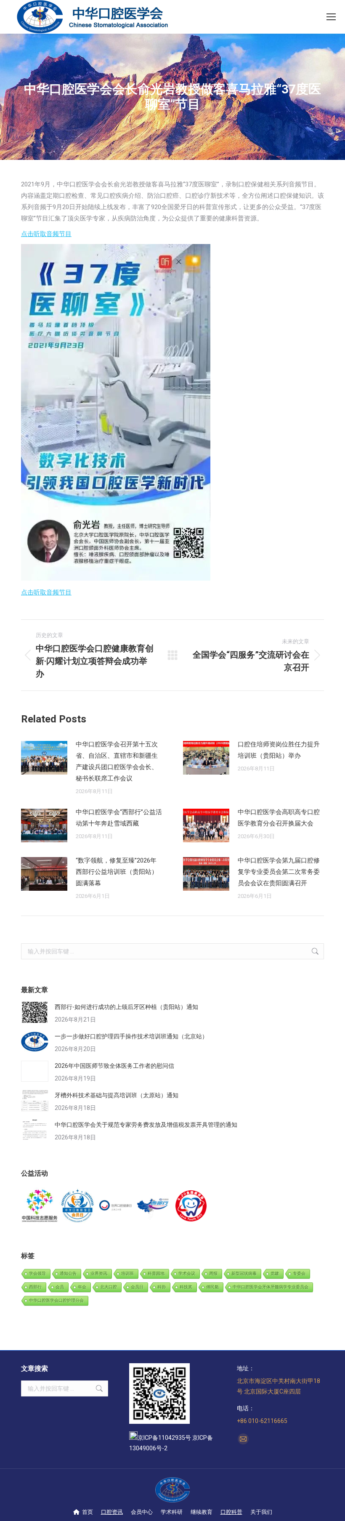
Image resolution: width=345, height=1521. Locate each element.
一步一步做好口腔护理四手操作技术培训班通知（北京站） (131, 1036)
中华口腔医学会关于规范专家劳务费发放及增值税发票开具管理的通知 (146, 1124)
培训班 (127, 1273)
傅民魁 (212, 1287)
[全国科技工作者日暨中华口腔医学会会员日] (78, 1206)
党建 (275, 1273)
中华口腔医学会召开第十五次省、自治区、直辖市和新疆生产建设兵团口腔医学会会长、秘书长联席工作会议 (117, 761)
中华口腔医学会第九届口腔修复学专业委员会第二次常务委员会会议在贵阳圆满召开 (279, 872)
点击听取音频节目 (46, 234)
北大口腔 (108, 1287)
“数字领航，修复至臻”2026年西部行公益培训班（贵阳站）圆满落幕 (117, 872)
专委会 (299, 1273)
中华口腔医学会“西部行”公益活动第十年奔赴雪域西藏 (119, 817)
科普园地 (156, 1273)
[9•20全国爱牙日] (191, 1206)
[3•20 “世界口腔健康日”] (116, 1206)
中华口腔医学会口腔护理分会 (56, 1300)
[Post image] (44, 758)
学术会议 (186, 1273)
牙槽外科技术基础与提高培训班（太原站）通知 (116, 1095)
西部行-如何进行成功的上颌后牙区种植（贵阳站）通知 (126, 1006)
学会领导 (37, 1273)
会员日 (137, 1287)
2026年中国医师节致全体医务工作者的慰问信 (114, 1065)
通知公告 (68, 1273)
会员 (60, 1287)
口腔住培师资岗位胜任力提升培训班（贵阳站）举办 (279, 750)
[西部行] (153, 1206)
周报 (213, 1273)
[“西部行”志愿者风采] (40, 1206)
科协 (161, 1287)
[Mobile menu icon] (331, 16)
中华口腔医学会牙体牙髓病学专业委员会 (270, 1287)
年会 (82, 1287)
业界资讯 (98, 1273)
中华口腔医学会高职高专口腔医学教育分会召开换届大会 (279, 817)
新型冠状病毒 (244, 1273)
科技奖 (186, 1287)
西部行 (35, 1287)
